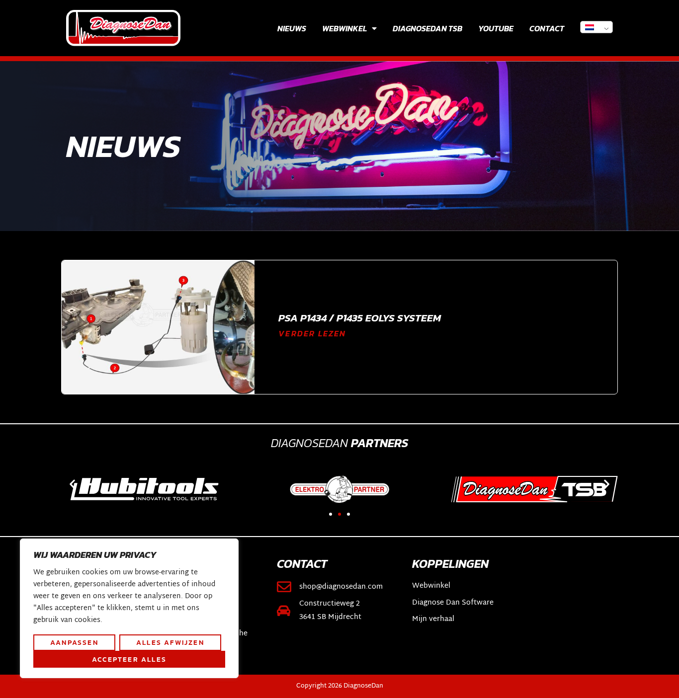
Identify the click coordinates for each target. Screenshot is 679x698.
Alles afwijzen (170, 642)
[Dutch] (596, 27)
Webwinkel (344, 28)
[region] (129, 609)
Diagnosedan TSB (427, 28)
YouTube (495, 28)
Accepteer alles (129, 659)
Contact (546, 28)
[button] (72, 483)
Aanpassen (74, 642)
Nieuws (291, 28)
